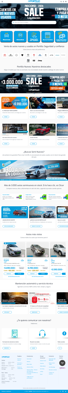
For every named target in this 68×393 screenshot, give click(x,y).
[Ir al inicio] (34, 1)
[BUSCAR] (61, 2)
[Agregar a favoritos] (23, 256)
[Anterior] (2, 83)
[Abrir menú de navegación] (2, 1)
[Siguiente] (66, 170)
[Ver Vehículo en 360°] (22, 260)
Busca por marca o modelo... (22, 22)
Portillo (30, 391)
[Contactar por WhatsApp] (65, 84)
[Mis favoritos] (63, 2)
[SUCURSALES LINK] (66, 2)
